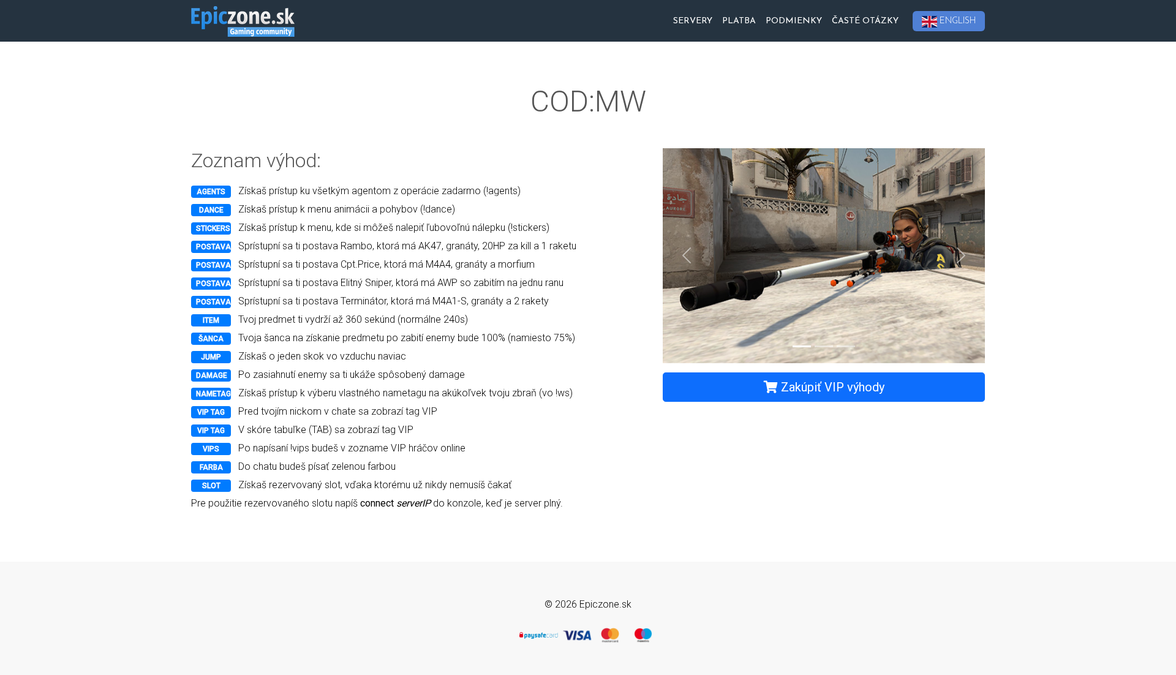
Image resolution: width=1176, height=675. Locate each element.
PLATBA (739, 21)
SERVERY (692, 21)
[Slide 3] (846, 346)
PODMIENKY (794, 21)
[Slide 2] (824, 346)
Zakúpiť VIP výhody (831, 387)
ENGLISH (958, 21)
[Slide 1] (802, 346)
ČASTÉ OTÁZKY (865, 21)
